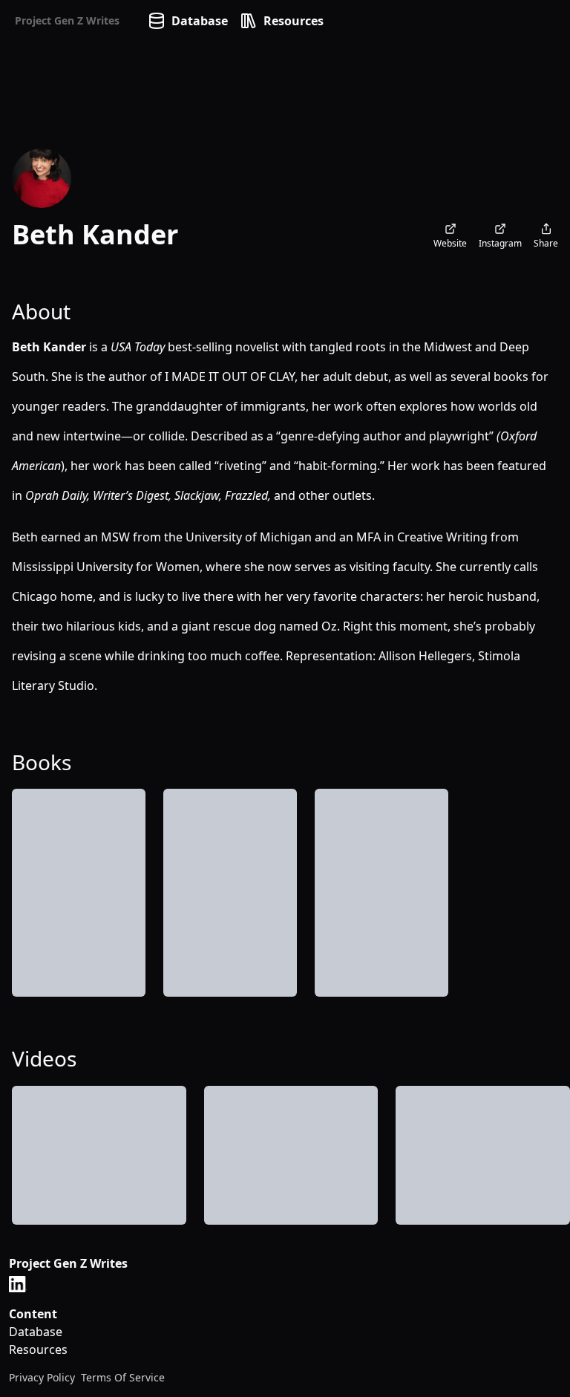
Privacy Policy (42, 1377)
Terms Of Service (123, 1377)
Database (199, 21)
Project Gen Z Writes (67, 20)
